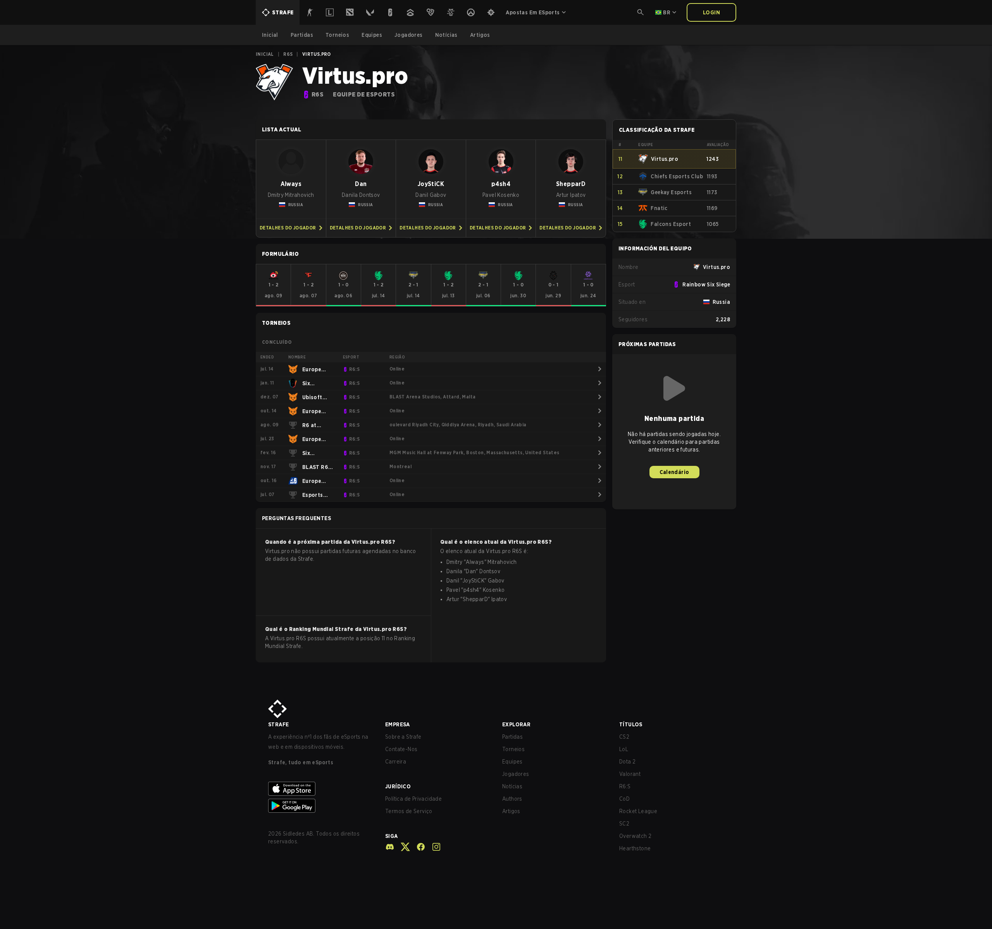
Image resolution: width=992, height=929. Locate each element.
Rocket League (638, 811)
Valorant (630, 774)
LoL (623, 749)
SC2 (624, 823)
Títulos (630, 724)
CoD (624, 799)
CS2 (624, 737)
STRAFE (278, 724)
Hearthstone (635, 848)
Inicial (265, 54)
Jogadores (515, 774)
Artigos (511, 811)
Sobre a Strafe (403, 737)
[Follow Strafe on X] (402, 846)
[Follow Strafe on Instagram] (433, 846)
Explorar (516, 724)
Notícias (512, 786)
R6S (288, 54)
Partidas (512, 737)
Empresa (397, 724)
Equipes (512, 761)
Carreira (395, 761)
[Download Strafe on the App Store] (320, 789)
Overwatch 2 (635, 836)
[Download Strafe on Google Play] (320, 806)
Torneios (513, 749)
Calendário (674, 472)
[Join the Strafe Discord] (389, 846)
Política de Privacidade (413, 799)
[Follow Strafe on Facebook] (417, 846)
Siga (391, 836)
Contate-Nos (401, 749)
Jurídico (398, 786)
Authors (512, 799)
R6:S (625, 786)
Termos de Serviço (408, 811)
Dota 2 (627, 761)
